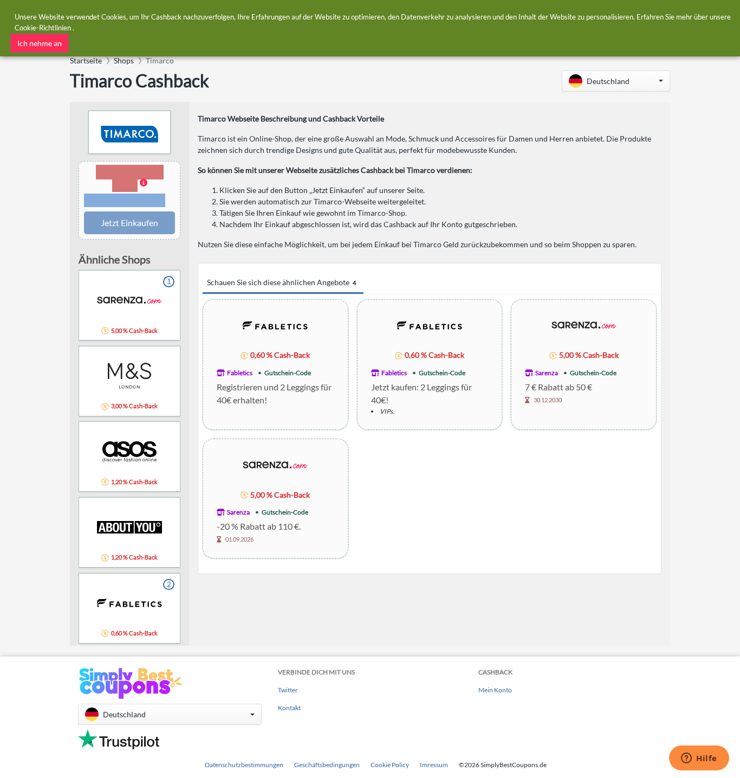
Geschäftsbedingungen (327, 765)
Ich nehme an (39, 43)
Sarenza (546, 373)
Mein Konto (495, 690)
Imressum (434, 765)
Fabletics (239, 373)
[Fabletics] (275, 324)
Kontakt (289, 708)
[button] (616, 81)
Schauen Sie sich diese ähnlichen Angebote (281, 282)
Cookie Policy (390, 765)
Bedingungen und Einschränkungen (124, 201)
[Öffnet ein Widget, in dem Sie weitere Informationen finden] (699, 759)
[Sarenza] (583, 324)
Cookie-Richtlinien (43, 27)
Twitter (288, 690)
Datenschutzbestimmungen (244, 765)
